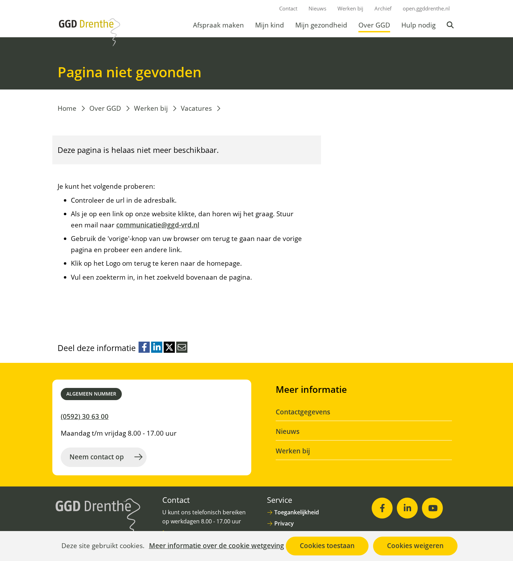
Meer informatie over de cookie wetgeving (216, 546)
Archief (383, 8)
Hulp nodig (418, 25)
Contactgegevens (303, 411)
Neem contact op (96, 456)
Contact (288, 8)
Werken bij (350, 8)
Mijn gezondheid (321, 25)
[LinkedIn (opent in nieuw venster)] (407, 508)
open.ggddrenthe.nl (426, 8)
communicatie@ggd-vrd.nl (157, 224)
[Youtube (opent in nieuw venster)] (432, 508)
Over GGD (374, 25)
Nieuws (317, 8)
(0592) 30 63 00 (85, 416)
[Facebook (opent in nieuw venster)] (382, 508)
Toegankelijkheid (296, 512)
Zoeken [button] (451, 25)
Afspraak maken (218, 25)
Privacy (284, 523)
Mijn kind (269, 25)
